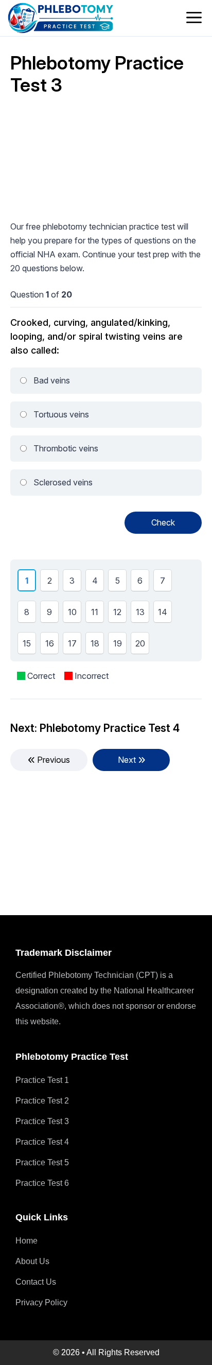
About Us (32, 1261)
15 (28, 646)
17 (74, 646)
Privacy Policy (41, 1302)
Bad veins (51, 380)
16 (51, 646)
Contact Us (35, 1281)
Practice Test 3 (42, 1121)
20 (142, 646)
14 (164, 614)
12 (119, 614)
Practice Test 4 (42, 1141)
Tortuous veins (61, 414)
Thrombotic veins (65, 448)
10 (74, 614)
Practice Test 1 (42, 1080)
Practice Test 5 (42, 1162)
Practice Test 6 (42, 1183)
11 (96, 614)
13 (142, 614)
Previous (52, 760)
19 (119, 646)
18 (96, 646)
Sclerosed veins (63, 482)
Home (26, 1240)
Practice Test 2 (42, 1100)
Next (128, 760)
